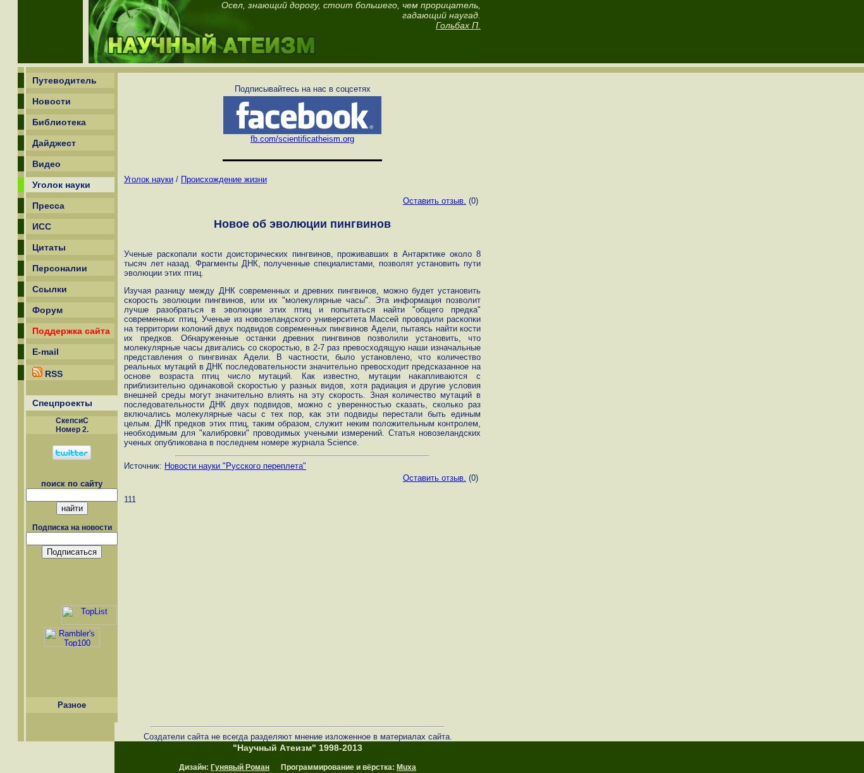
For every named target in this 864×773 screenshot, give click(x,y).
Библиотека (59, 122)
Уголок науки (61, 185)
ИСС (41, 226)
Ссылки (49, 289)
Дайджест (54, 143)
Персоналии (59, 268)
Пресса (48, 206)
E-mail (45, 352)
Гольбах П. (458, 25)
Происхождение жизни (224, 179)
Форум (47, 310)
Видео (46, 164)
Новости (51, 101)
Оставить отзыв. (434, 201)
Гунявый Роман (240, 767)
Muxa (406, 767)
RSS (52, 374)
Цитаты (49, 247)
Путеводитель (64, 80)
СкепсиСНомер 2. (72, 425)
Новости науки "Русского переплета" (235, 466)
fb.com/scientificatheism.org (302, 139)
